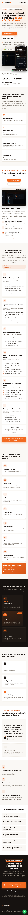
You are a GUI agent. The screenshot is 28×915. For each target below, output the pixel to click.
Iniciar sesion (22, 2)
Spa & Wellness (15, 184)
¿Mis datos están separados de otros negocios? (12, 848)
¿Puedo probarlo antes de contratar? (10, 835)
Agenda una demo (8, 33)
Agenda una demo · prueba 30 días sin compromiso (13, 439)
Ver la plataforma (8, 38)
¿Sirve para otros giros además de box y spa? (12, 841)
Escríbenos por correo (15, 891)
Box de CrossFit (15, 180)
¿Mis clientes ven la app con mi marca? (12, 822)
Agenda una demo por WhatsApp (15, 885)
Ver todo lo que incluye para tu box (10, 238)
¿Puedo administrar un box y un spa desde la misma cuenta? (12, 815)
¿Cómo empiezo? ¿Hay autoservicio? (10, 828)
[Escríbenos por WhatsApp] (25, 912)
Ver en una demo (7, 571)
